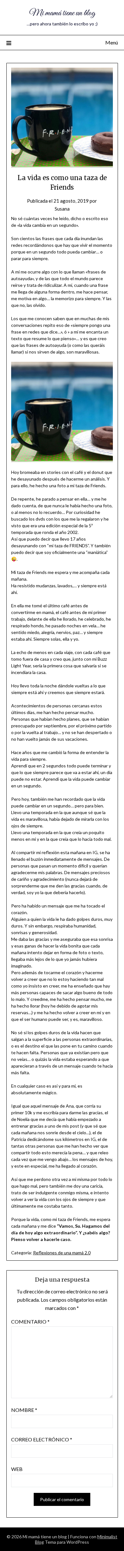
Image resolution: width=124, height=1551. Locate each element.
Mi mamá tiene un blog (62, 13)
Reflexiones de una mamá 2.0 (62, 1252)
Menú (111, 42)
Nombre (24, 1410)
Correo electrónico (41, 1439)
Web (17, 1469)
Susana (62, 209)
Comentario (30, 1321)
